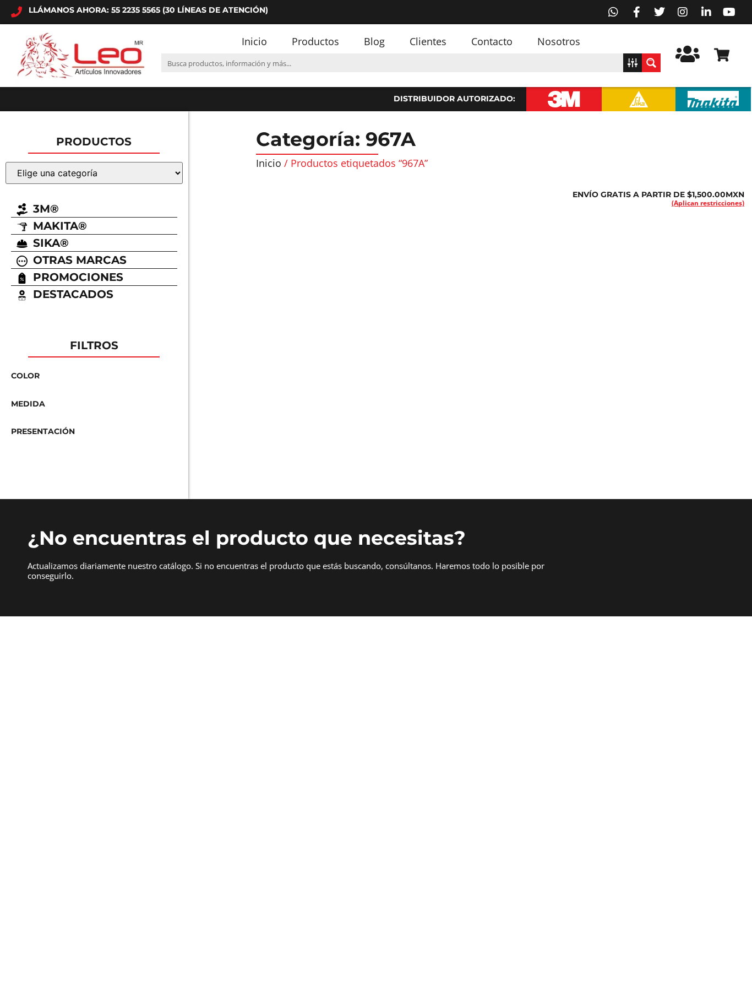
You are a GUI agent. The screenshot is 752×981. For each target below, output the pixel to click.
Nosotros (558, 41)
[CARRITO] (721, 55)
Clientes (428, 41)
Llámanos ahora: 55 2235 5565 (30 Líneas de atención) (148, 10)
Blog (374, 41)
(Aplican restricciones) (708, 203)
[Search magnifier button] (651, 62)
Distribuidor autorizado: (454, 99)
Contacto (492, 41)
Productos (315, 41)
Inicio (254, 41)
